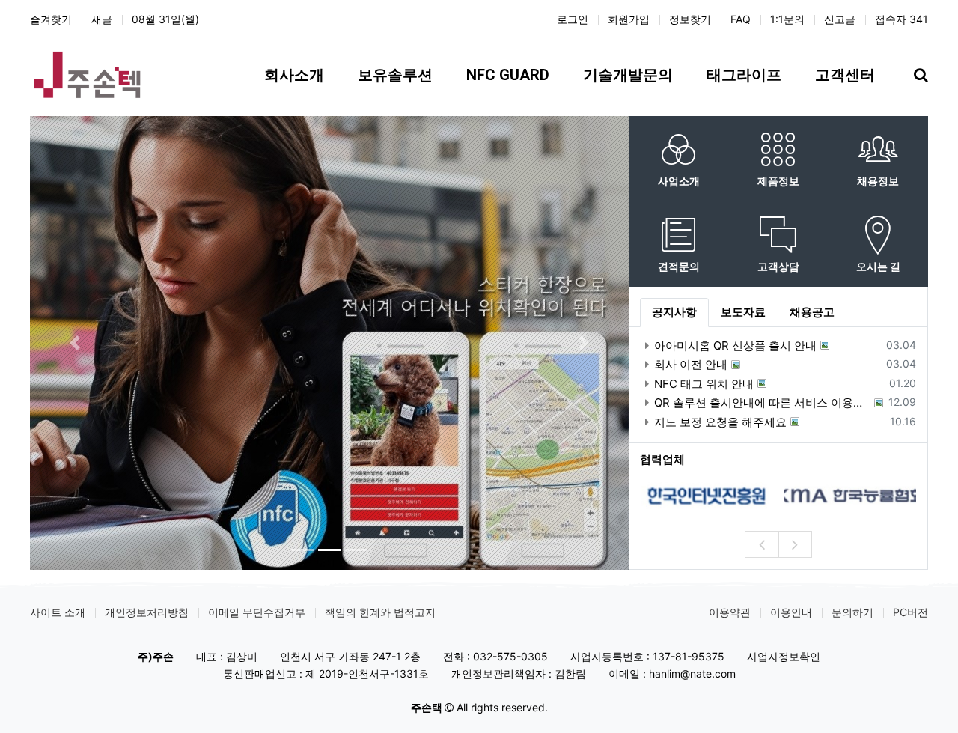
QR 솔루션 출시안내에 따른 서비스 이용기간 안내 (762, 402)
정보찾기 (690, 19)
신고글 (839, 19)
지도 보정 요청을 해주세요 (720, 422)
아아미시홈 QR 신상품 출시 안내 (735, 345)
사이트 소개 (57, 612)
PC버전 (910, 612)
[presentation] (761, 544)
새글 (101, 19)
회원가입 (629, 19)
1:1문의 (787, 19)
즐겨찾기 (51, 19)
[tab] (674, 313)
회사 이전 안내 (690, 364)
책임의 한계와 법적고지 (380, 612)
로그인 (572, 19)
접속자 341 (901, 19)
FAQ (740, 19)
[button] (75, 343)
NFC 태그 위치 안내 (704, 384)
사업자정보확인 (783, 656)
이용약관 (730, 612)
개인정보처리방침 (147, 612)
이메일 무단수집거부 (256, 612)
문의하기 (852, 612)
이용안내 (791, 612)
